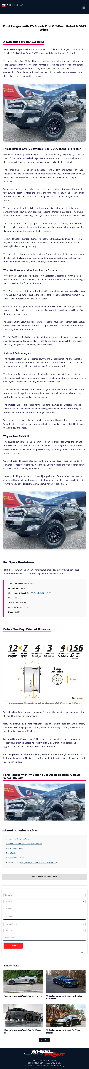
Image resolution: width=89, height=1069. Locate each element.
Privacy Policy (59, 1066)
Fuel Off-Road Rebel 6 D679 (37, 593)
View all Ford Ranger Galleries (18, 839)
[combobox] (44, 895)
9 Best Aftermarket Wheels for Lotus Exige (22, 996)
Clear (83, 952)
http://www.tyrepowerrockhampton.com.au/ (38, 862)
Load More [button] (44, 1040)
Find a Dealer (11, 853)
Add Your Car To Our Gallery (44, 877)
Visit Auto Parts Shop (14, 848)
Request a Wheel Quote (15, 858)
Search (13, 945)
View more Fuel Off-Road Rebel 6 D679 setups (24, 843)
